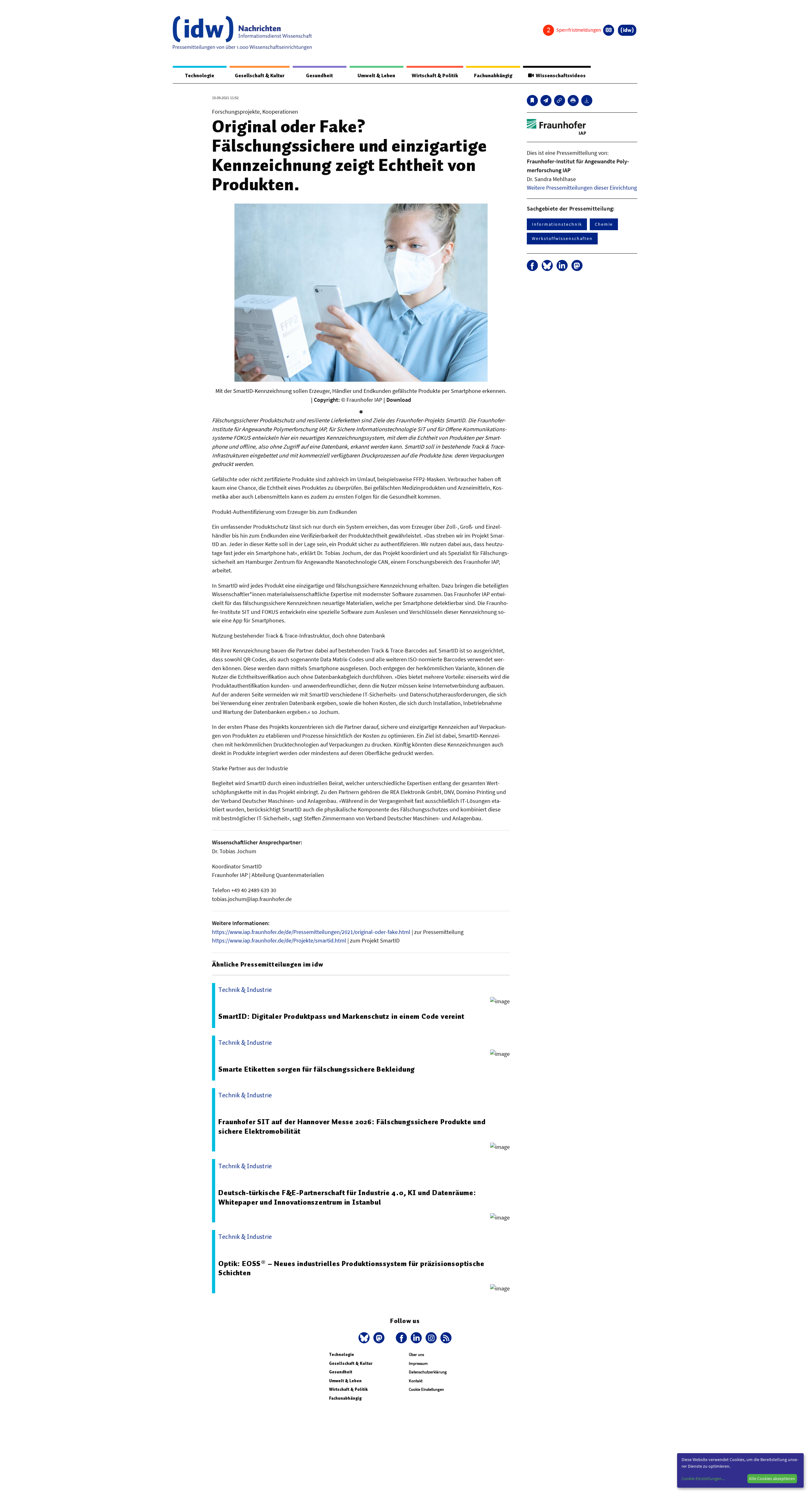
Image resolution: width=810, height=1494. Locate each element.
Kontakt (415, 1381)
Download (398, 399)
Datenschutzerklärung (428, 1372)
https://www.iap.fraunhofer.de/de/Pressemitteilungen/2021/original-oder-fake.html (311, 932)
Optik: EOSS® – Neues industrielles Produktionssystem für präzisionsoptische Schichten (351, 1268)
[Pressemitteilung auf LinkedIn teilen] (562, 265)
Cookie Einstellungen (426, 1389)
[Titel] (532, 100)
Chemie (604, 224)
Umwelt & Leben (376, 75)
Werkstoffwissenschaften (562, 238)
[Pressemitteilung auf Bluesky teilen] (547, 265)
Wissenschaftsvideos (560, 75)
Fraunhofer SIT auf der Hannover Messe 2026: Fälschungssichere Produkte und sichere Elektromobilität (351, 1126)
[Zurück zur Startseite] (242, 33)
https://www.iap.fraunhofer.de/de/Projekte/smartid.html (279, 940)
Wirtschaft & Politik (435, 75)
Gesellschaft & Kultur (259, 75)
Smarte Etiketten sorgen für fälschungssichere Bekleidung (316, 1069)
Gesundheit (319, 75)
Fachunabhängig (493, 75)
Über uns (416, 1354)
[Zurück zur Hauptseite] (627, 30)
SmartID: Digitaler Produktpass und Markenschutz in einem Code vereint (341, 1016)
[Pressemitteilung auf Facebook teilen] (532, 265)
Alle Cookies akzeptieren (772, 1478)
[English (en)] (608, 30)
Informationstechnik (557, 224)
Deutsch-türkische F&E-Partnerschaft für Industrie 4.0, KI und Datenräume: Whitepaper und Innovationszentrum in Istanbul (347, 1197)
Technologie (199, 75)
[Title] (559, 100)
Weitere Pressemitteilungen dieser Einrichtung (582, 187)
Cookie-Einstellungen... (703, 1478)
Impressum (418, 1363)
